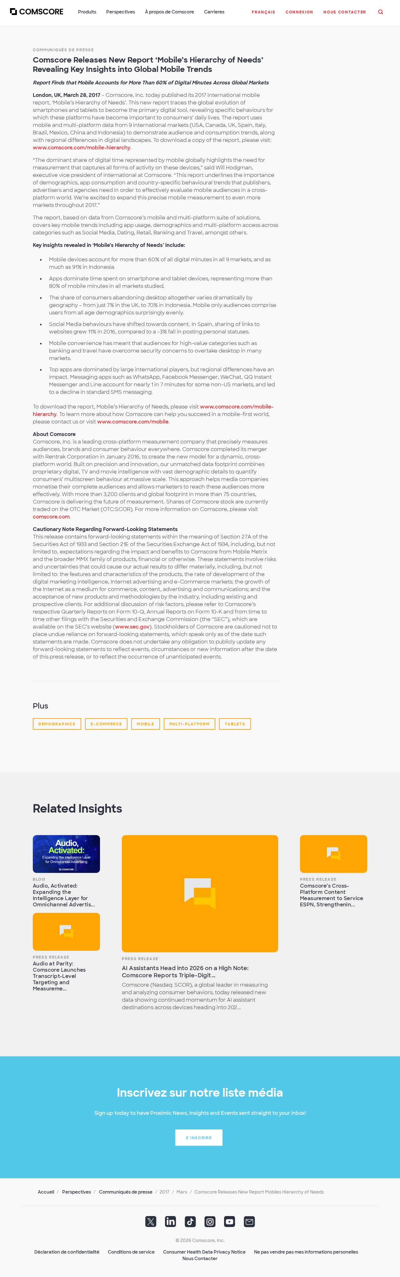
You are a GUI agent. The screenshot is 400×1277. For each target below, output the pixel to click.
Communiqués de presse (63, 50)
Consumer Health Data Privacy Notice (204, 1252)
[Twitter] (151, 1224)
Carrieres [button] (214, 12)
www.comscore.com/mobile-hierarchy (81, 147)
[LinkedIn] (170, 1224)
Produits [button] (87, 12)
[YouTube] (229, 1224)
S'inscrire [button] (199, 1137)
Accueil (46, 1192)
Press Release (51, 957)
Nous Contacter (200, 1258)
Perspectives (76, 1192)
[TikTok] (190, 1224)
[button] (264, 15)
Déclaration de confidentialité (66, 1252)
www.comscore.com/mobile (132, 421)
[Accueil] (36, 15)
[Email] (249, 1224)
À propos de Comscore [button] (169, 12)
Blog (39, 879)
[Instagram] (210, 1224)
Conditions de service (131, 1252)
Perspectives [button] (120, 12)
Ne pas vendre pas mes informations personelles (306, 1252)
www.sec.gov (132, 626)
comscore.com (51, 516)
